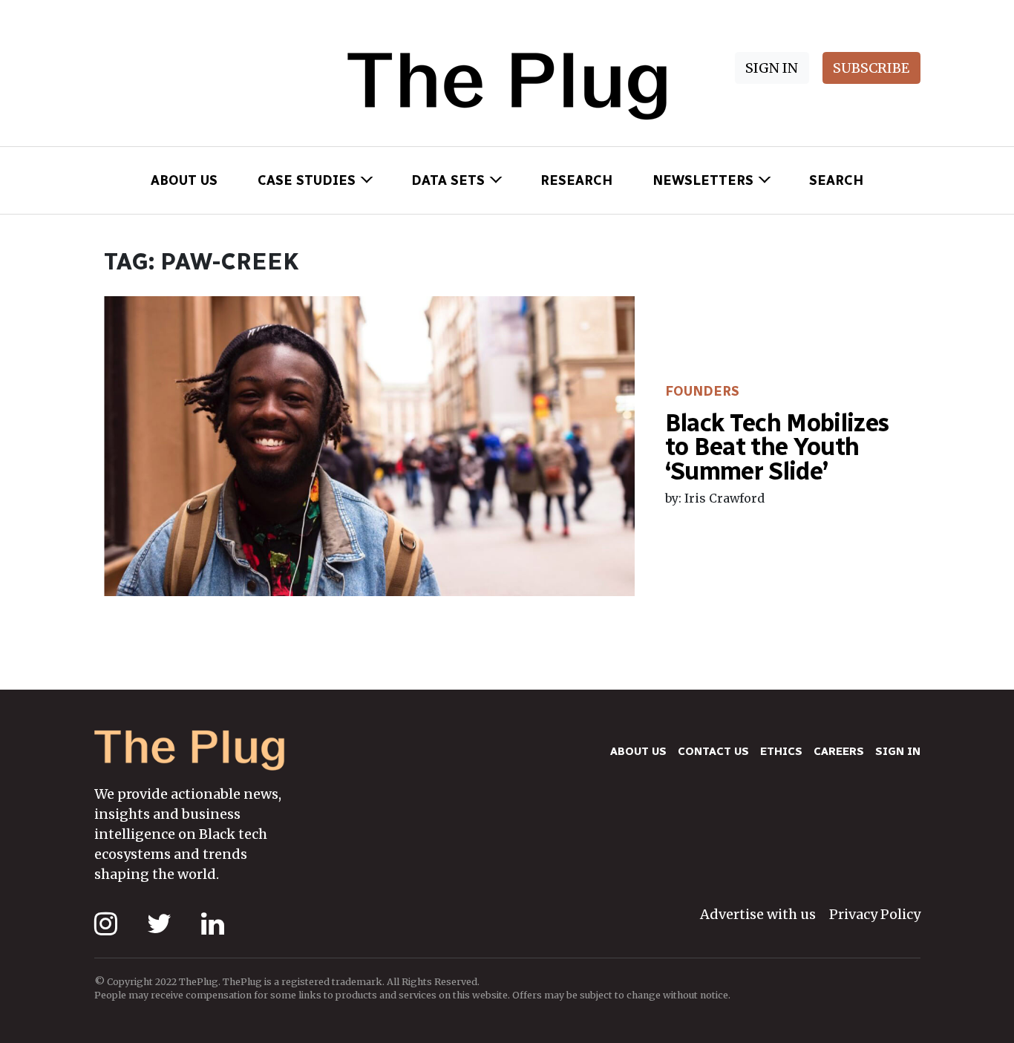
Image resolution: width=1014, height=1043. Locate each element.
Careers (839, 751)
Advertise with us (758, 914)
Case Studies (307, 180)
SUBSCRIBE (871, 67)
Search (836, 180)
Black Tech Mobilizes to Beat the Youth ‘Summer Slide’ (777, 446)
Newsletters (702, 180)
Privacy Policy (874, 914)
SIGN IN (771, 67)
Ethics (781, 751)
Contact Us (713, 751)
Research (576, 180)
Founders (702, 391)
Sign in (897, 751)
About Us (184, 180)
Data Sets (448, 180)
